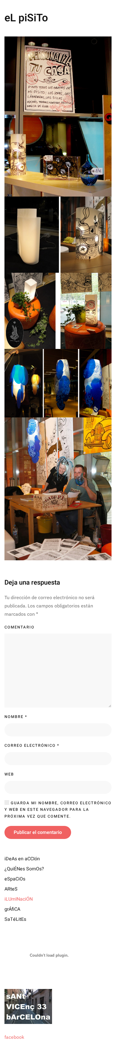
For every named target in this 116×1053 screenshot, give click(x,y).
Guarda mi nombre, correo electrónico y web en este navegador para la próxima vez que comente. (58, 809)
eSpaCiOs (14, 879)
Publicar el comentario (38, 832)
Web (9, 774)
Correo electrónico (31, 745)
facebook (14, 1037)
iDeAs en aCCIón (22, 858)
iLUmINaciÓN (18, 899)
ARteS (11, 889)
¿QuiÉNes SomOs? (24, 868)
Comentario (19, 627)
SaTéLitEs (15, 919)
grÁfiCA (12, 909)
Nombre (15, 716)
